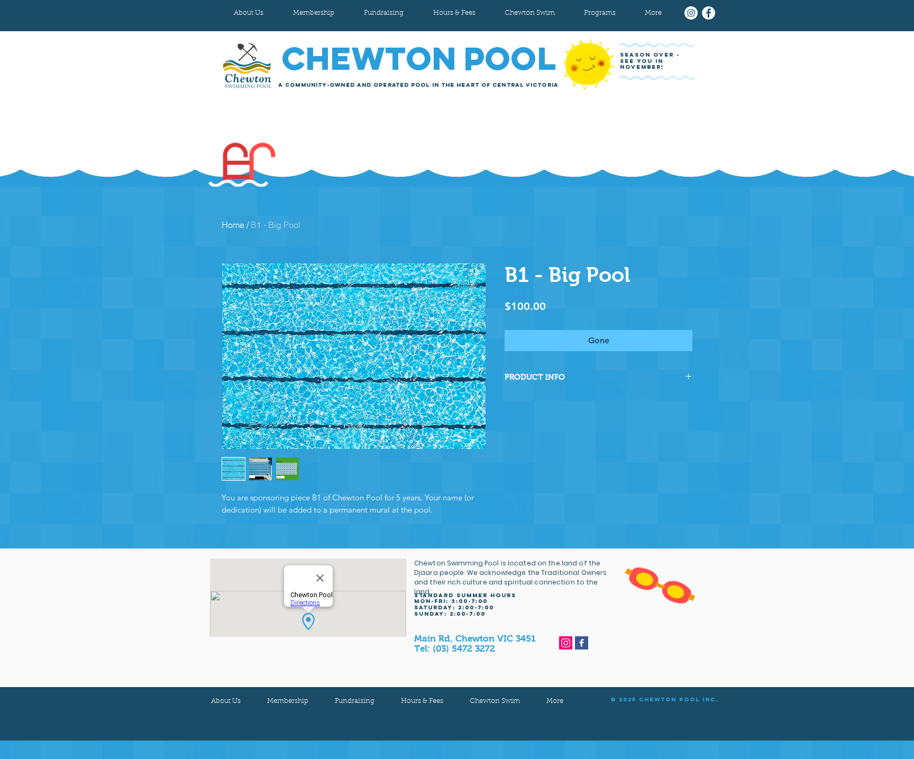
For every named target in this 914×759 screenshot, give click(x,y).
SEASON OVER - (651, 54)
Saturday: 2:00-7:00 (454, 607)
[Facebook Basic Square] (581, 643)
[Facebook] (708, 13)
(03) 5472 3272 (464, 649)
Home (233, 225)
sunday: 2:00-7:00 (450, 613)
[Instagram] (691, 13)
